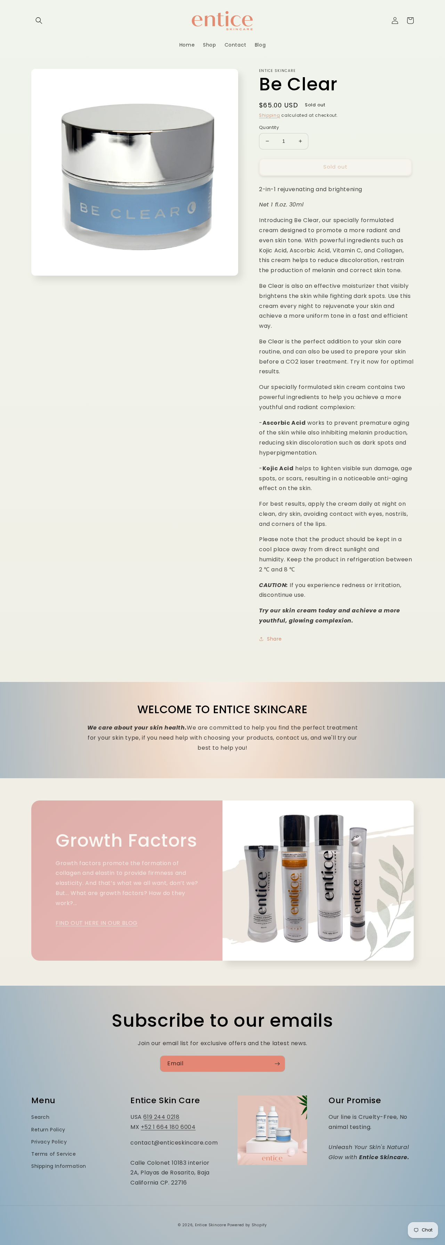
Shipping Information (58, 1166)
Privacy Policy (49, 1141)
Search (40, 1117)
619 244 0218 (161, 1117)
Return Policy (48, 1129)
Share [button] (274, 638)
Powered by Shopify (247, 1225)
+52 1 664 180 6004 (168, 1127)
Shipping (269, 115)
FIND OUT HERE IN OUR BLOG (97, 923)
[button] (39, 20)
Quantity (269, 127)
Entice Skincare (210, 1225)
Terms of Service (53, 1153)
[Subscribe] (277, 1064)
